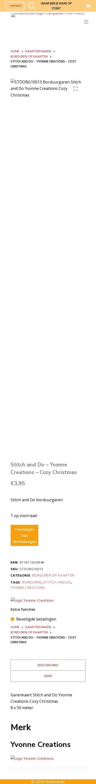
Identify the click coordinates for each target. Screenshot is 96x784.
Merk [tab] (48, 676)
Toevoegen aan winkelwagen (24, 535)
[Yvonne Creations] (32, 600)
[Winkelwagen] (87, 5)
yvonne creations (28, 588)
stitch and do (57, 582)
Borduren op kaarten (53, 575)
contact (15, 5)
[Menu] (87, 22)
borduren (31, 582)
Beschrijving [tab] (48, 665)
